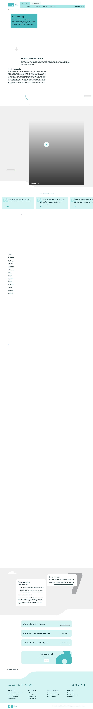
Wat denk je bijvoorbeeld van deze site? (63, 584)
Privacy (83, 706)
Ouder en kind (13, 9)
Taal (22, 6)
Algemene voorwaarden (75, 706)
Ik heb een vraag (12, 698)
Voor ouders (11, 690)
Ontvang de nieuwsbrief (53, 694)
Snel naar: (70, 690)
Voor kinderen (32, 690)
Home (8, 9)
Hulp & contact (53, 6)
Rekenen (28, 6)
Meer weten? (20, 685)
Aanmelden (77, 6)
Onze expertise (37, 6)
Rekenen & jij (31, 694)
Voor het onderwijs (35, 3)
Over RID (67, 706)
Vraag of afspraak (51, 696)
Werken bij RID (69, 3)
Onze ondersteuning (52, 692)
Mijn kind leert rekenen (13, 694)
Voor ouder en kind (25, 3)
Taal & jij (30, 692)
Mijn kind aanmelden (13, 696)
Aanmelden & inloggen (72, 694)
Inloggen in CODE (32, 696)
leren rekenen (22, 73)
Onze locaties (76, 3)
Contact (83, 3)
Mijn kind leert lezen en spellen (15, 692)
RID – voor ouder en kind (64, 684)
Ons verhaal (45, 6)
